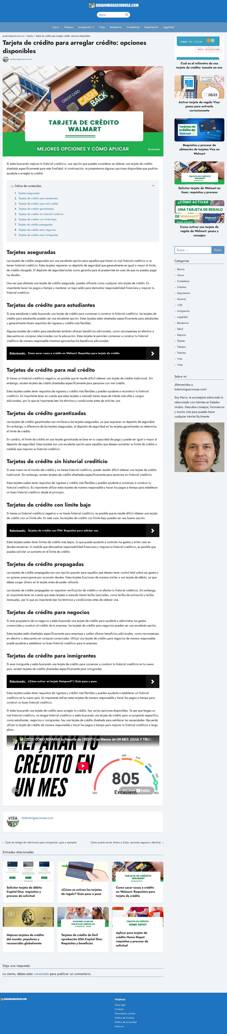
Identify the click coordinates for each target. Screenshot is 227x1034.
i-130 (179, 305)
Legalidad (168, 27)
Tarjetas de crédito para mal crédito (38, 204)
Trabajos (68, 27)
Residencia (116, 27)
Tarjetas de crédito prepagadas (35, 224)
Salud (180, 329)
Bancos (180, 269)
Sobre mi (119, 1026)
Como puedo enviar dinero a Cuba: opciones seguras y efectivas (126, 842)
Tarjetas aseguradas (29, 193)
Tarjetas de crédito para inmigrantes (38, 235)
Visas (102, 27)
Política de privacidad (126, 1022)
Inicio (56, 27)
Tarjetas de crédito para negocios (37, 230)
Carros (180, 275)
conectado (41, 973)
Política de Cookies (124, 1017)
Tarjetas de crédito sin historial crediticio (41, 214)
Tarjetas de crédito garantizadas (36, 209)
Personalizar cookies (125, 1013)
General (181, 299)
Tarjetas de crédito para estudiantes (38, 198)
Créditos (181, 287)
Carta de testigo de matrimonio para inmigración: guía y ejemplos (41, 842)
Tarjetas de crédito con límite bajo (38, 219)
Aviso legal (120, 1004)
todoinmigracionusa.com (21, 59)
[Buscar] (126, 14)
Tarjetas (181, 341)
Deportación (151, 27)
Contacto (119, 1009)
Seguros (181, 335)
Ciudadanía (133, 27)
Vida (179, 359)
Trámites (181, 353)
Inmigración (84, 27)
